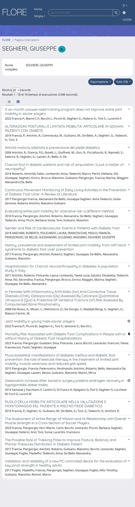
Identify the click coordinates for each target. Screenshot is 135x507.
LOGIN (127, 20)
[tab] (9, 101)
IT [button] (124, 6)
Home (38, 9)
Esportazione (100, 82)
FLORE (6, 40)
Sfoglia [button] (38, 16)
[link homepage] (16, 12)
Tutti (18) (122, 82)
